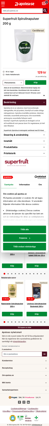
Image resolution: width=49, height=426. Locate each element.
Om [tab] (40, 184)
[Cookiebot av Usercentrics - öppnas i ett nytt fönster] (35, 177)
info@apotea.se (37, 425)
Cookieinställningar (18, 409)
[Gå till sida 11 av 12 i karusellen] (41, 273)
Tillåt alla (25, 229)
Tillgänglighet (41, 411)
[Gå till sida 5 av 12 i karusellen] (19, 273)
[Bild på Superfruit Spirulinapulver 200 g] (24, 46)
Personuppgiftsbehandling (23, 411)
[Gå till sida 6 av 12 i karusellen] (22, 273)
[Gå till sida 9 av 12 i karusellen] (33, 273)
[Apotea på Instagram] (24, 402)
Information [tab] (24, 184)
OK (44, 354)
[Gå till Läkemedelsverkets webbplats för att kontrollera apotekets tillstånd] (20, 418)
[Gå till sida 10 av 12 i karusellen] (37, 273)
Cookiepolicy (33, 409)
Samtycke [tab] (8, 184)
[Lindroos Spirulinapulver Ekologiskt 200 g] (36, 291)
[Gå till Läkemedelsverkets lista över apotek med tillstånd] (36, 418)
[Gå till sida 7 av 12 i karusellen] (26, 273)
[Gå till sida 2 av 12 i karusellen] (8, 273)
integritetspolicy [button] (19, 341)
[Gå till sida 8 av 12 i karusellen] (30, 273)
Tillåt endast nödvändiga (24, 246)
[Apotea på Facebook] (20, 402)
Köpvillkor (7, 411)
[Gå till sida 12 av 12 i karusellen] (44, 273)
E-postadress (7, 349)
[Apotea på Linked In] (29, 402)
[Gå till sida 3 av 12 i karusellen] (11, 273)
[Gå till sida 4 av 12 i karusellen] (15, 273)
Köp (36, 82)
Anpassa (23, 238)
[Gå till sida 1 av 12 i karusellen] (4, 274)
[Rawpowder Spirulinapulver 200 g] (12, 291)
